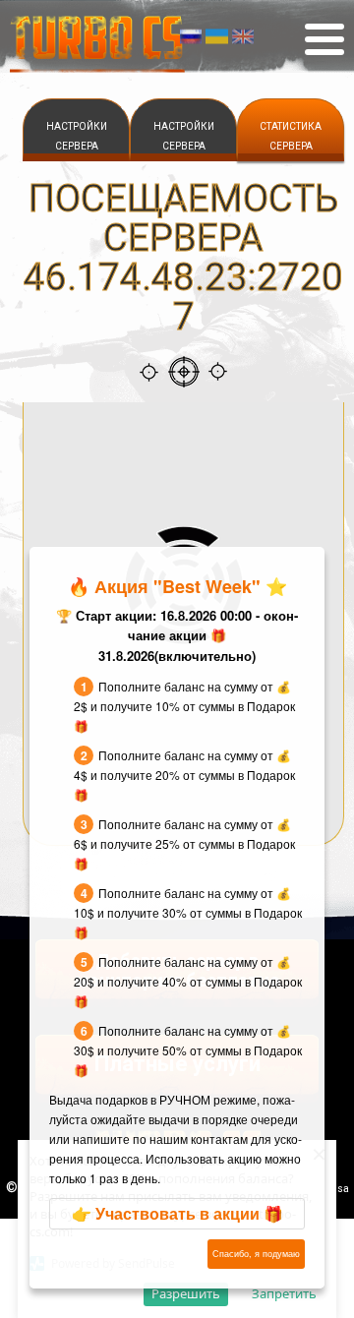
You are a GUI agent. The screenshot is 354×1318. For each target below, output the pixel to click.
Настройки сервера (76, 136)
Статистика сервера (291, 136)
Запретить (284, 1293)
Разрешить (185, 1293)
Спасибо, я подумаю (256, 1253)
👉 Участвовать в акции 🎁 (177, 1213)
